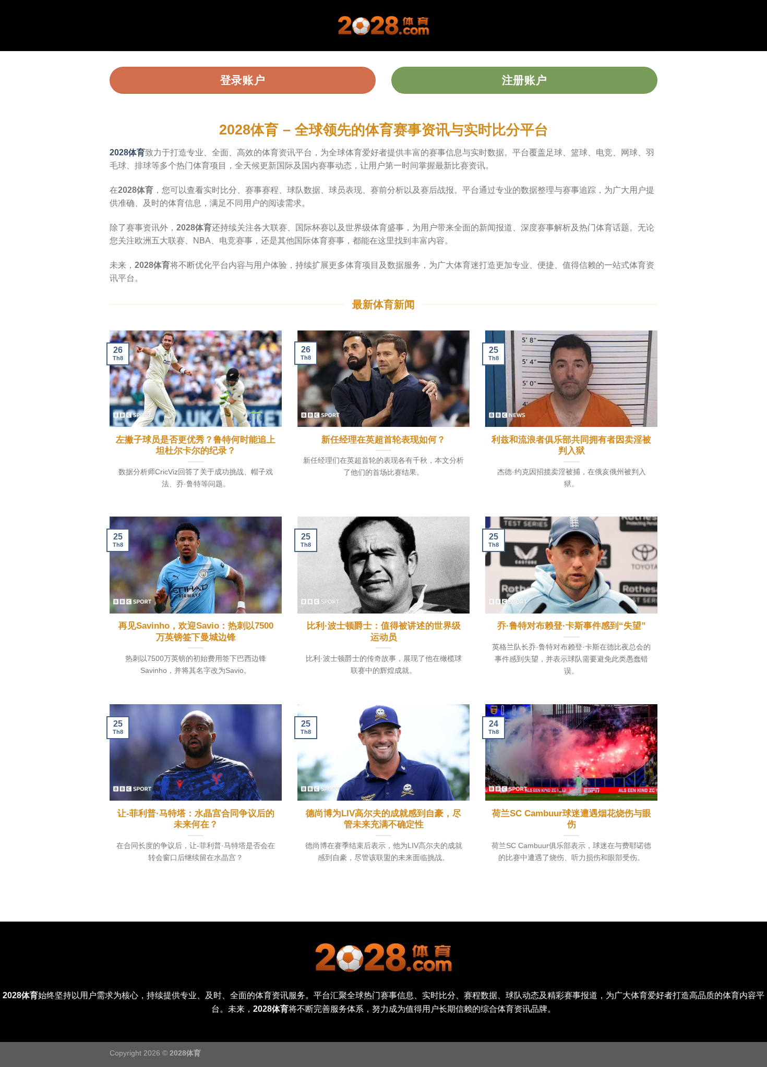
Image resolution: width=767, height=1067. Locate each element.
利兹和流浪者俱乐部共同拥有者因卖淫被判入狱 (571, 445)
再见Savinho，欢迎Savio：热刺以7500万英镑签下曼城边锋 (195, 631)
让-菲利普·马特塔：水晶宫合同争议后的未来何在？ (195, 819)
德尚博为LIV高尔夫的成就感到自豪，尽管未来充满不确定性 (383, 819)
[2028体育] (383, 25)
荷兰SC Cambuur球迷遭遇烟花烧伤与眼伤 (571, 819)
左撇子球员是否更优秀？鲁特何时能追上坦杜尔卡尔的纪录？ (195, 445)
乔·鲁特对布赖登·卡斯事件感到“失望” (571, 626)
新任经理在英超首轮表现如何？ (383, 440)
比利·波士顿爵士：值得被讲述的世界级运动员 (384, 631)
